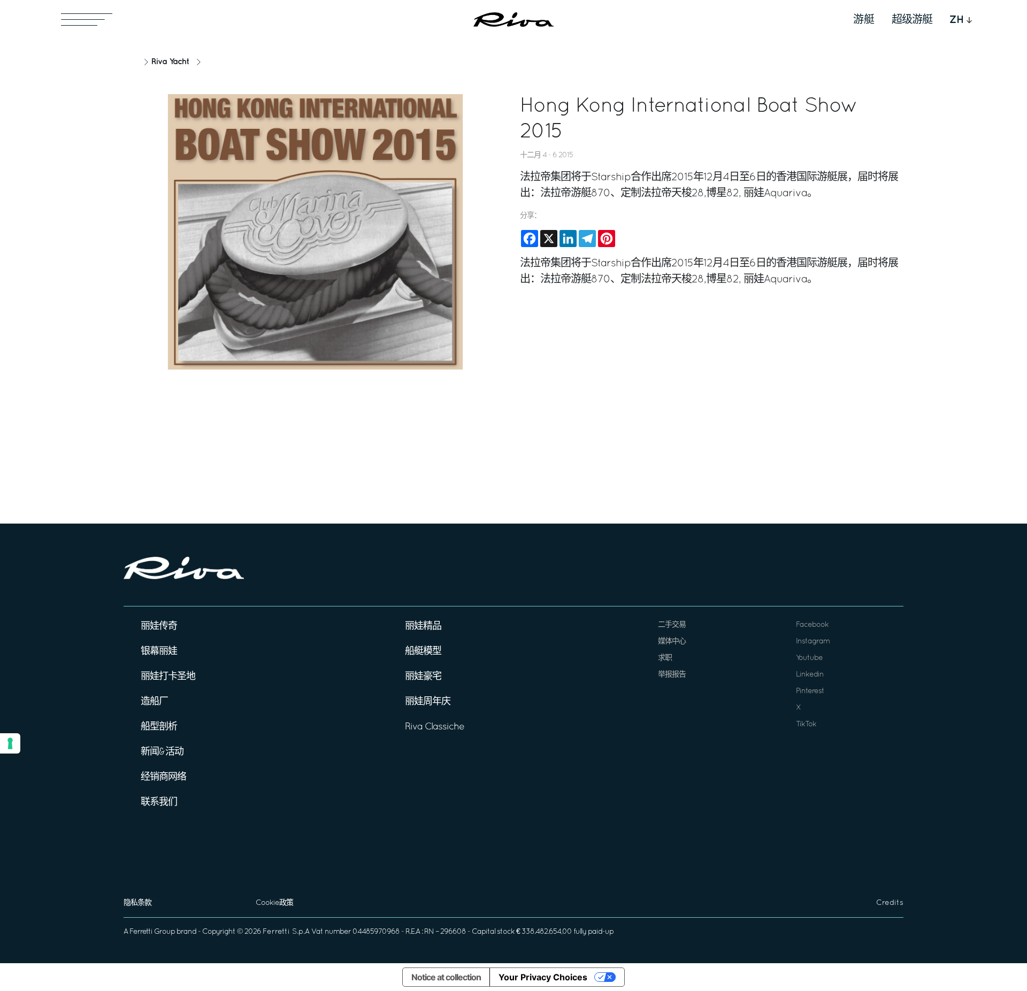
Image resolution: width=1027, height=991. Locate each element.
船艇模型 (423, 651)
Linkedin (810, 674)
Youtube (809, 658)
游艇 (864, 20)
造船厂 (154, 701)
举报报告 (672, 674)
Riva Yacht (170, 62)
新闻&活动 (162, 752)
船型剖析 (159, 727)
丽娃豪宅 (423, 676)
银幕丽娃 (159, 651)
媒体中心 (672, 641)
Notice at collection (446, 977)
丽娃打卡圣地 (168, 676)
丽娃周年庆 (427, 701)
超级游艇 (912, 20)
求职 (665, 658)
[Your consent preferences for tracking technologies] (10, 743)
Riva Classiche (434, 727)
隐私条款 (137, 903)
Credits (889, 903)
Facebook (812, 624)
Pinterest (810, 691)
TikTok (806, 724)
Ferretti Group (152, 931)
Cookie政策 (274, 903)
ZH (956, 20)
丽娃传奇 (159, 626)
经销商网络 (163, 777)
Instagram (813, 641)
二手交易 (672, 624)
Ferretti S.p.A (286, 931)
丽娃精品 (423, 626)
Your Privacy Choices (543, 977)
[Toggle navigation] (87, 19)
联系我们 (159, 802)
